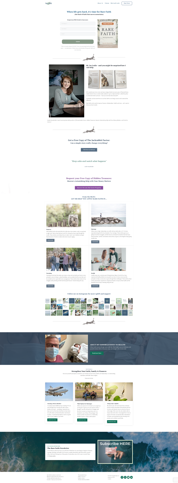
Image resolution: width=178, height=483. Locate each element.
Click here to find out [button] (89, 149)
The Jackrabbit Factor (82, 475)
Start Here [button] (127, 3)
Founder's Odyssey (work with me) (54, 479)
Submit (78, 41)
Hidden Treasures (82, 476)
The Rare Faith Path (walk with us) (54, 478)
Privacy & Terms (111, 477)
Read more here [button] (96, 353)
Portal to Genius (81, 478)
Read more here (52, 419)
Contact (109, 479)
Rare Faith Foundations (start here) (54, 475)
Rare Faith (106, 98)
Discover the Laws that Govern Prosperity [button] (89, 187)
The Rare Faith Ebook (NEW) (83, 479)
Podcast (107, 3)
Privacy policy (52, 456)
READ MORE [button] (50, 240)
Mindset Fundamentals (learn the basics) (55, 476)
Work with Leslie (115, 3)
